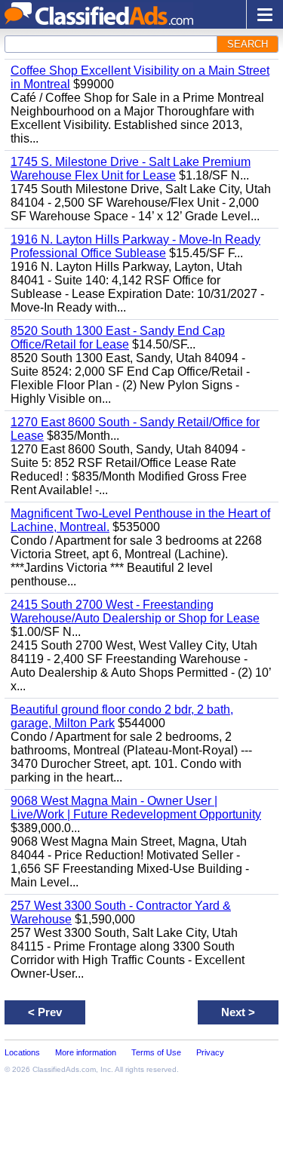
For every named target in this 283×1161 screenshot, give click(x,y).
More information (85, 1052)
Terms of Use (156, 1052)
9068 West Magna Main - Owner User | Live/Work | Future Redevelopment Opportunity (136, 807)
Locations (22, 1052)
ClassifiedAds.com (64, 1069)
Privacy (210, 1052)
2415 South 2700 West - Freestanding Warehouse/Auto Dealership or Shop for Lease (135, 611)
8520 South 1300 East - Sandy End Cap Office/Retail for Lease (118, 337)
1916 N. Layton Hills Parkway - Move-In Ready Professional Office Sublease (135, 246)
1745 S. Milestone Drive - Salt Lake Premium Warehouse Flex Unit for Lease (131, 168)
